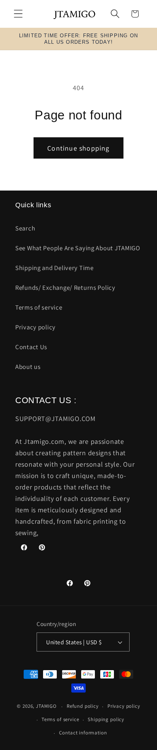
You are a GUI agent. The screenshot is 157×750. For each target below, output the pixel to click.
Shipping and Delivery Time (54, 268)
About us (28, 366)
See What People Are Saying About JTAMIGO (77, 248)
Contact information (83, 732)
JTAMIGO (46, 706)
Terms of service (38, 307)
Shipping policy (106, 719)
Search (25, 228)
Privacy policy (35, 327)
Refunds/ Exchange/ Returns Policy (65, 287)
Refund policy (83, 706)
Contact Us (31, 347)
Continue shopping (78, 148)
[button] (18, 14)
